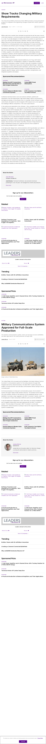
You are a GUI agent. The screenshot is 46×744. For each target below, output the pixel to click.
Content (3, 9)
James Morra (4, 339)
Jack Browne (4, 26)
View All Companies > (23, 266)
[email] (27, 31)
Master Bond (5, 263)
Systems (3, 320)
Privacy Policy (40, 738)
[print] (44, 31)
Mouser (25, 263)
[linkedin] (20, 31)
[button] (2, 3)
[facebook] (18, 31)
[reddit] (25, 31)
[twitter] (23, 31)
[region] (23, 740)
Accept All (23, 741)
